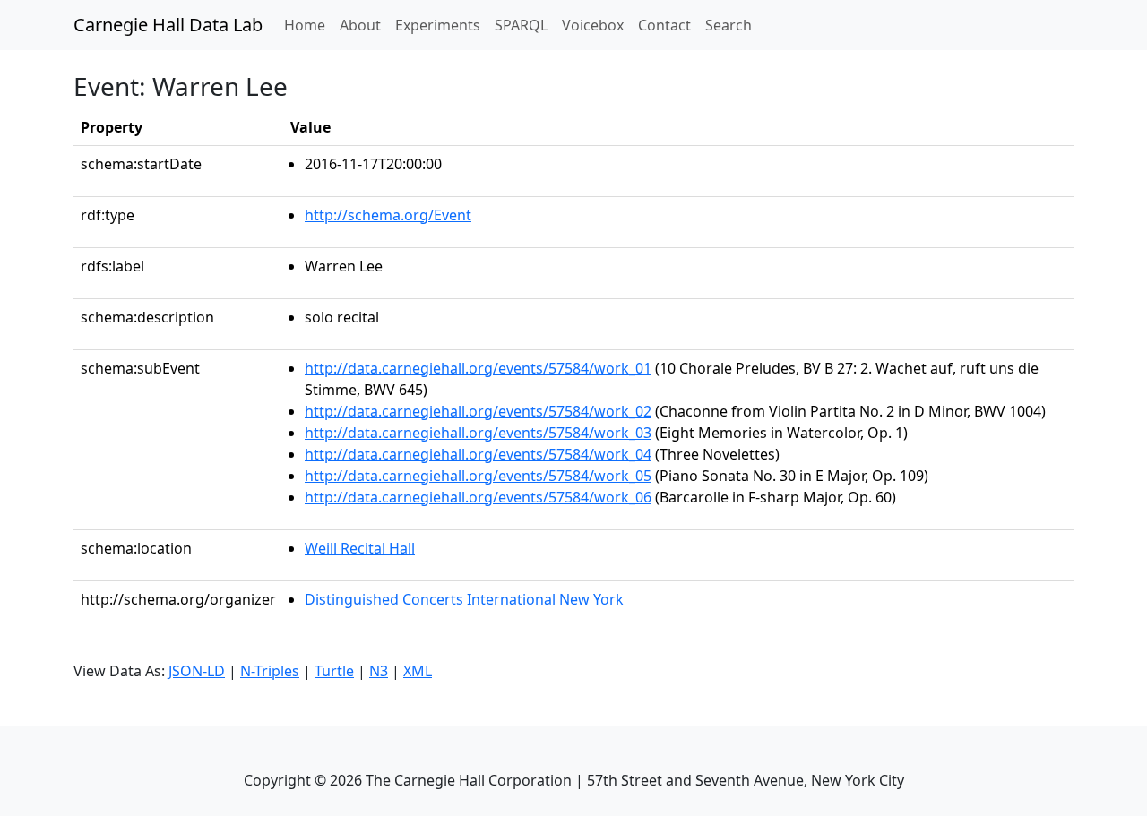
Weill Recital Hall (360, 548)
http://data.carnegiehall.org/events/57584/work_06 (478, 497)
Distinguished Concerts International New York (464, 599)
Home (308, 24)
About (360, 25)
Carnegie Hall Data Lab (168, 25)
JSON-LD (196, 671)
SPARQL (521, 25)
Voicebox (593, 25)
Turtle (334, 671)
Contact (664, 25)
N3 (378, 671)
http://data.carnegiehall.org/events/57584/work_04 (478, 454)
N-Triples (269, 671)
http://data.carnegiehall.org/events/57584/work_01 (478, 368)
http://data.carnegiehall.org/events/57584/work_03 (478, 432)
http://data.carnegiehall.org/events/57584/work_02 (478, 411)
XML (417, 671)
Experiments (437, 25)
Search (728, 25)
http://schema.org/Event (388, 215)
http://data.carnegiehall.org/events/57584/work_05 (478, 475)
